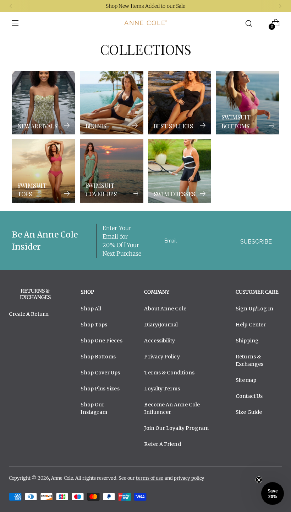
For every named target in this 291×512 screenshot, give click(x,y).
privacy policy (189, 478)
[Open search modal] (248, 23)
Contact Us (249, 396)
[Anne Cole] (145, 22)
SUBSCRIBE (256, 241)
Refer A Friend (162, 444)
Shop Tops (94, 324)
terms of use (149, 478)
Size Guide (249, 412)
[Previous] (10, 6)
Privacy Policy (162, 356)
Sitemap (246, 380)
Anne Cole (62, 478)
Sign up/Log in (254, 308)
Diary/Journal (161, 324)
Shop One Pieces (101, 340)
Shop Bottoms (98, 356)
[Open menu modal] (15, 23)
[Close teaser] (259, 479)
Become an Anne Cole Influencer (172, 408)
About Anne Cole (165, 308)
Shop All (91, 308)
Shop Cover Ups (100, 372)
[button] (272, 493)
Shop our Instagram (94, 408)
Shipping (247, 340)
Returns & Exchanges (249, 360)
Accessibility (159, 340)
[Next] (280, 6)
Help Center (251, 324)
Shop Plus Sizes (100, 388)
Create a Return (29, 314)
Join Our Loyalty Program (176, 428)
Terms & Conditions (169, 372)
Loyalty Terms (162, 388)
